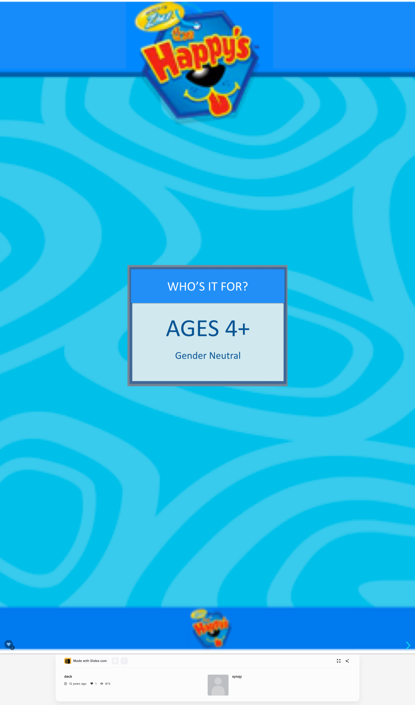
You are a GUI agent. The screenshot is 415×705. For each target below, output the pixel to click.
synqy (237, 676)
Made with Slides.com (90, 661)
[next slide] (408, 645)
